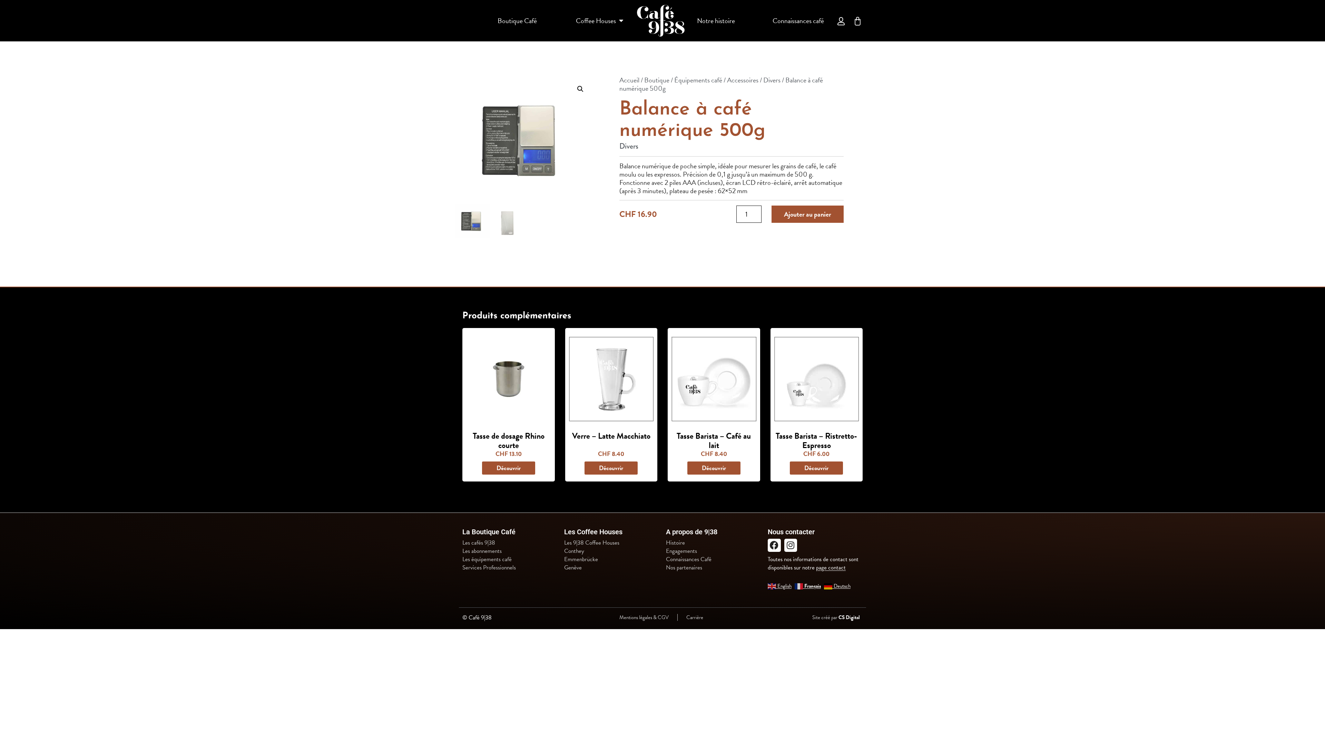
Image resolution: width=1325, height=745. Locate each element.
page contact (831, 567)
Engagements (681, 551)
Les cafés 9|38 (478, 543)
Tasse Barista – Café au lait (714, 440)
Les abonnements (482, 551)
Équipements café (698, 80)
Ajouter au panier (807, 214)
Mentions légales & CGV (644, 617)
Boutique (656, 80)
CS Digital (849, 617)
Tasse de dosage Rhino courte (508, 440)
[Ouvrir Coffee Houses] (621, 20)
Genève (573, 568)
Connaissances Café (688, 559)
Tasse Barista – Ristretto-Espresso (816, 440)
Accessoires (742, 80)
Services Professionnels (489, 568)
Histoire (675, 543)
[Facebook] (774, 545)
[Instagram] (790, 545)
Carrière (694, 617)
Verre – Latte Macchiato (611, 436)
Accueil (629, 80)
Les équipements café (487, 559)
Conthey (574, 551)
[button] (580, 89)
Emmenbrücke (581, 559)
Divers (772, 80)
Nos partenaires (684, 568)
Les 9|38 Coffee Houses (591, 543)
